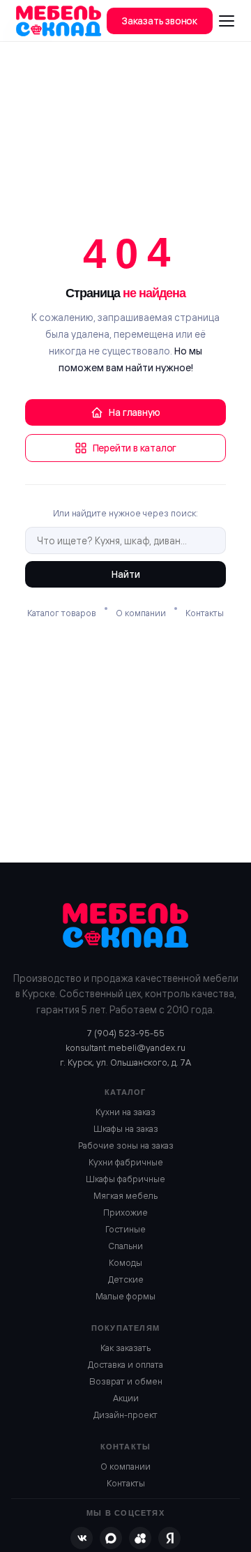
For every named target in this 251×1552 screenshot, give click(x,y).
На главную (134, 412)
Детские (126, 1279)
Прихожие (125, 1212)
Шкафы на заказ (125, 1128)
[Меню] (226, 21)
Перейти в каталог (135, 448)
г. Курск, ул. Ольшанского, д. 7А (125, 1062)
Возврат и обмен (125, 1381)
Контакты (204, 612)
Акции (126, 1397)
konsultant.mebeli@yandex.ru (125, 1047)
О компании (141, 612)
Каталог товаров (61, 612)
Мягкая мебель (125, 1195)
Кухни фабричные (126, 1161)
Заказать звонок (159, 21)
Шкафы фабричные (125, 1178)
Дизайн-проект (125, 1414)
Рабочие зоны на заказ (126, 1145)
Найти (126, 574)
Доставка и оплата (125, 1364)
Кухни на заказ (125, 1111)
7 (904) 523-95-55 (126, 1032)
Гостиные (125, 1228)
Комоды (125, 1262)
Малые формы (125, 1295)
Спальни (125, 1245)
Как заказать (125, 1347)
